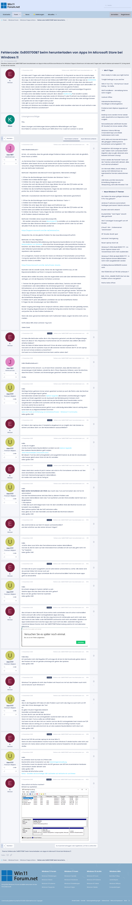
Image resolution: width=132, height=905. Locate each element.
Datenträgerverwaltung (58, 762)
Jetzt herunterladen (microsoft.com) (35, 453)
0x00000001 (92, 80)
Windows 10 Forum (92, 876)
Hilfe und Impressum (117, 900)
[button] (19, 14)
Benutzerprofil (52, 221)
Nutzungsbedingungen (93, 900)
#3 (88, 333)
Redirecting (68, 94)
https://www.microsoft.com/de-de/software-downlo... (41, 265)
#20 (87, 779)
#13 (87, 582)
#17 (87, 695)
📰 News (26, 14)
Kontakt (83, 900)
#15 (87, 652)
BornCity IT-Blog (114, 876)
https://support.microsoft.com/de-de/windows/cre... (41, 230)
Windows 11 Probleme (48, 883)
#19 (87, 752)
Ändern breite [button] (76, 900)
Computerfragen (114, 887)
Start (125, 900)
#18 (87, 734)
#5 (88, 384)
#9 (88, 483)
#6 (88, 420)
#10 (87, 520)
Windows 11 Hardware (71, 880)
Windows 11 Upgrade (48, 887)
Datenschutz (105, 900)
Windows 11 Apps (69, 887)
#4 (87, 358)
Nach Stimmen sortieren (88, 139)
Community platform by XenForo (19, 901)
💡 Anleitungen (38, 14)
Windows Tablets (92, 887)
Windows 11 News (47, 880)
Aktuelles (51, 14)
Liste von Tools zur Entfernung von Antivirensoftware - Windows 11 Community (49, 412)
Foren (16, 14)
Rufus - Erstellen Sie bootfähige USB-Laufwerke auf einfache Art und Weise (48, 773)
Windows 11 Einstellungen (72, 883)
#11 (88, 538)
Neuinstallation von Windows (32, 244)
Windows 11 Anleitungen (49, 876)
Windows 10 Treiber (93, 883)
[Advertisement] (66, 36)
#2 (88, 144)
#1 (95, 70)
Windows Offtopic (115, 883)
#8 (88, 465)
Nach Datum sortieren (71, 139)
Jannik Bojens (113, 880)
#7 (88, 438)
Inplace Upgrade (52, 396)
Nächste (9, 138)
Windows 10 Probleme (94, 880)
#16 (87, 677)
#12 (87, 564)
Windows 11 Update (70, 876)
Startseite (6, 14)
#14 (87, 607)
